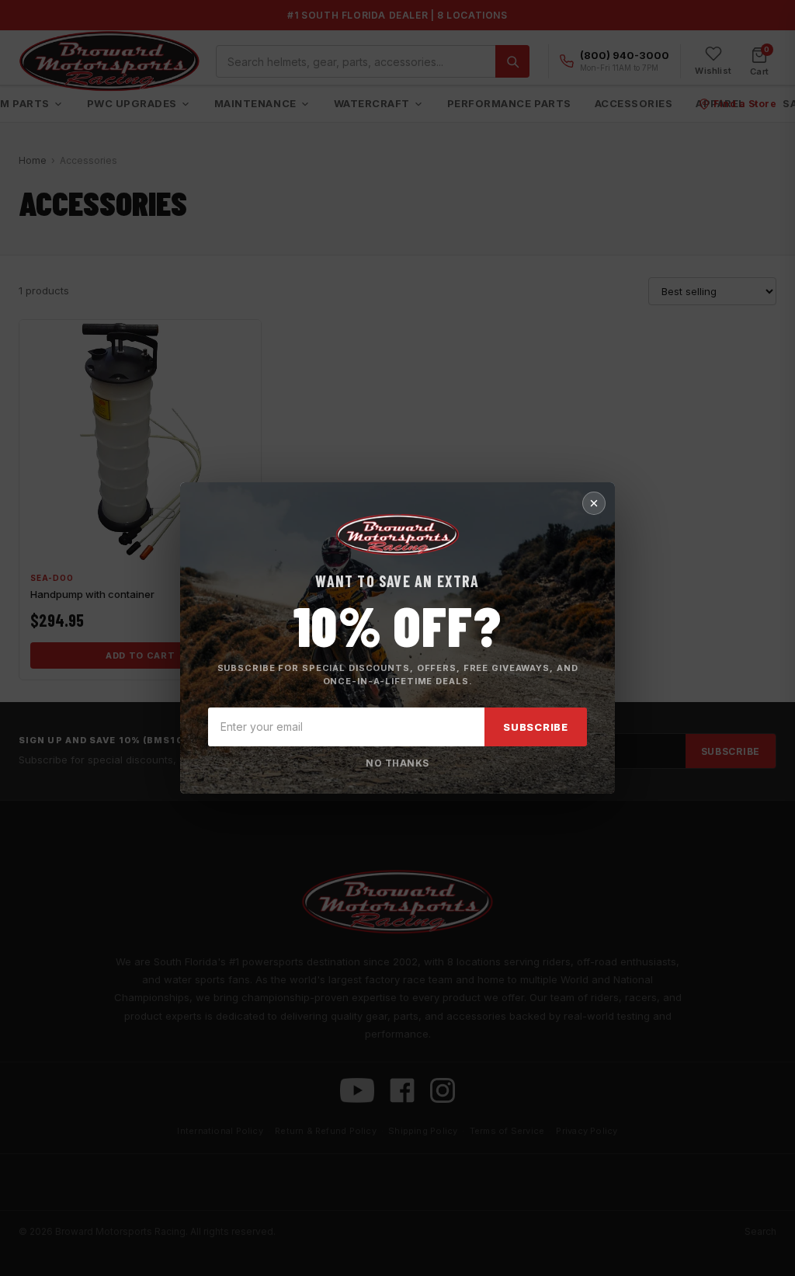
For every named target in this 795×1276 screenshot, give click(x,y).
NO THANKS (397, 763)
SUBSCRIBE (535, 727)
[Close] (594, 503)
